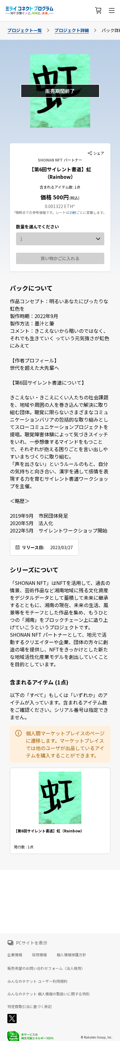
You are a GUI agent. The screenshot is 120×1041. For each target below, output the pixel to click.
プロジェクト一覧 (24, 30)
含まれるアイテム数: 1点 (60, 187)
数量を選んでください (37, 226)
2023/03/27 (61, 547)
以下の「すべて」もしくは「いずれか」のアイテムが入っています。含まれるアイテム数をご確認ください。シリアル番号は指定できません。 (59, 706)
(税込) (74, 197)
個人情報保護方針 (71, 954)
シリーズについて (34, 569)
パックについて (31, 288)
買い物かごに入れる (60, 258)
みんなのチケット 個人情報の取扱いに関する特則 (48, 993)
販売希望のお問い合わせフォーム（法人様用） (46, 968)
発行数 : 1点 (24, 846)
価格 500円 (55, 197)
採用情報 (39, 954)
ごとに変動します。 (91, 212)
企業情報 (14, 954)
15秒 (72, 212)
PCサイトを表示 (31, 943)
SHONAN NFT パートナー (60, 159)
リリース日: (33, 547)
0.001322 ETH (59, 206)
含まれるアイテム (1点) (39, 682)
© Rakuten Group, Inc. (97, 1037)
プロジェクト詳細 (71, 30)
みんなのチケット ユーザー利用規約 (37, 981)
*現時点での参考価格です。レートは (41, 212)
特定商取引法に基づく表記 (29, 1006)
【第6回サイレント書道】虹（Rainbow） (60, 172)
